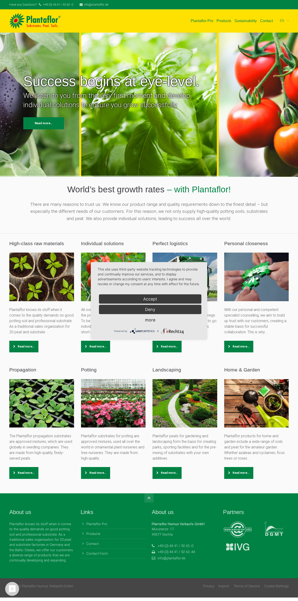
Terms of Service (247, 586)
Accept (150, 299)
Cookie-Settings (276, 586)
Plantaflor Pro (96, 524)
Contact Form (97, 553)
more (150, 319)
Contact (92, 544)
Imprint (224, 586)
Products (93, 534)
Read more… (44, 123)
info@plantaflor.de (96, 4)
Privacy (208, 586)
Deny (150, 309)
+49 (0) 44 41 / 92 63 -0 (175, 546)
